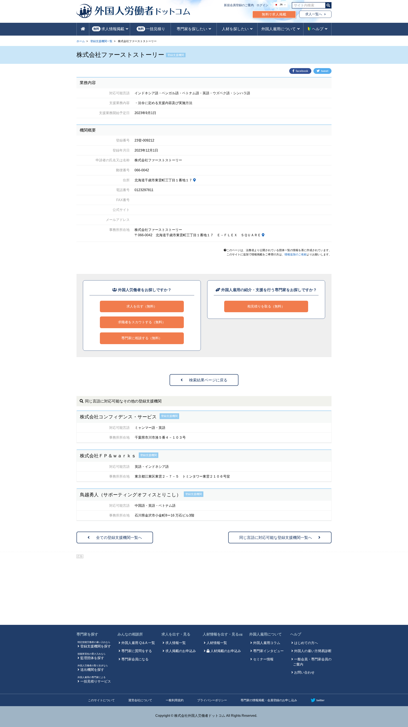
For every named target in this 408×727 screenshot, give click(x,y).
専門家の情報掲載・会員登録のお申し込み (269, 700)
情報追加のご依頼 (296, 254)
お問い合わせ (304, 672)
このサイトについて (101, 700)
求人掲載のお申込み (180, 651)
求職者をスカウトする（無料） (142, 322)
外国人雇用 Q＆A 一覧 (138, 643)
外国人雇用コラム (266, 643)
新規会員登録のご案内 (239, 5)
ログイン (262, 5)
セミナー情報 (263, 659)
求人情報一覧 (175, 643)
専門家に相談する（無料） (141, 338)
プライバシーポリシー (212, 700)
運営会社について (140, 700)
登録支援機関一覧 (101, 41)
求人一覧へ (313, 14)
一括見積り (151, 29)
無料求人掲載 (274, 14)
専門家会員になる (135, 659)
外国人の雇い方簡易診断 (313, 651)
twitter (320, 700)
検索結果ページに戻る (208, 380)
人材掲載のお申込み (225, 651)
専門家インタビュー (268, 651)
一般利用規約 (175, 700)
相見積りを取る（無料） (266, 306)
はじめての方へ (306, 643)
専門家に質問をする (136, 651)
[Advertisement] (204, 591)
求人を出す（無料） (141, 306)
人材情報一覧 (217, 643)
